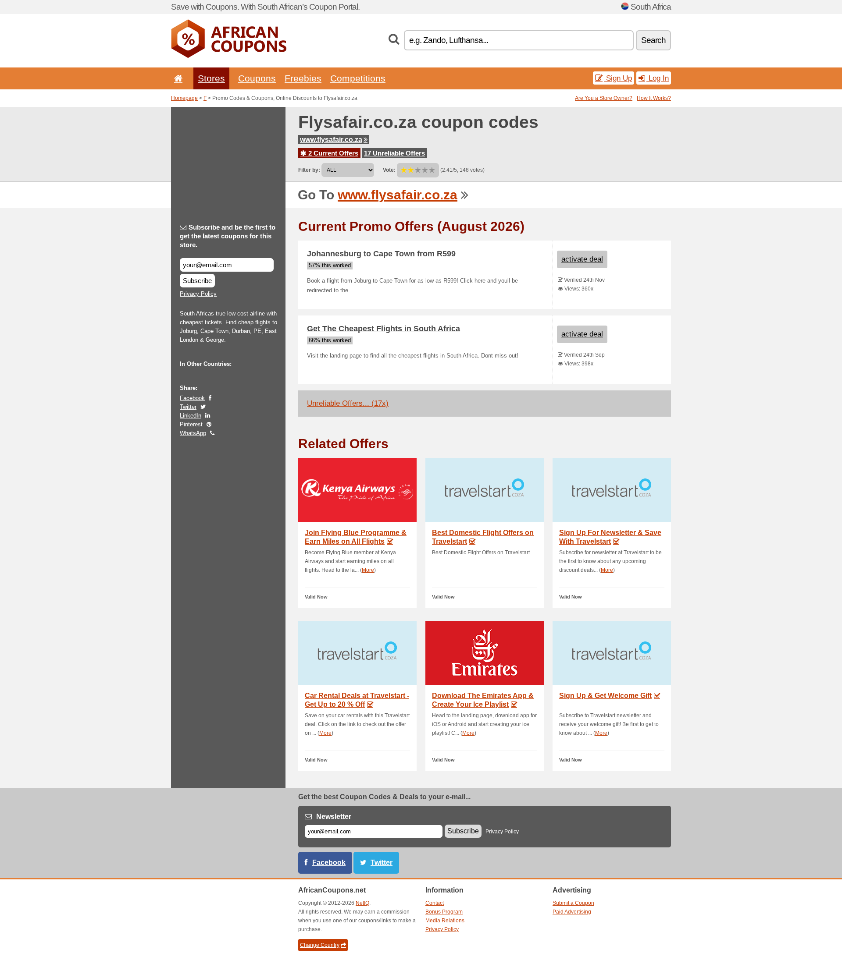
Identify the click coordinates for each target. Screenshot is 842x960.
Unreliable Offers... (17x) (348, 403)
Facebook (192, 398)
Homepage (184, 98)
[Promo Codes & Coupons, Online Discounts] (228, 56)
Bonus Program (444, 912)
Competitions (357, 78)
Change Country (319, 945)
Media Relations (444, 920)
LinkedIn (190, 415)
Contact (434, 903)
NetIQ (362, 903)
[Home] (176, 78)
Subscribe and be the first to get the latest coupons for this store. (227, 235)
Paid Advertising (572, 912)
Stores (211, 78)
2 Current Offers (332, 153)
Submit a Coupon (573, 903)
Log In (657, 78)
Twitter (188, 407)
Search (653, 40)
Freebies (303, 78)
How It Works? (654, 98)
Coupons (257, 78)
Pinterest (191, 424)
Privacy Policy (198, 293)
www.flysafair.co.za (331, 139)
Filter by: (309, 170)
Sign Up (618, 78)
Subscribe (197, 280)
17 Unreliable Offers (394, 153)
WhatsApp (193, 433)
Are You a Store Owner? (603, 98)
